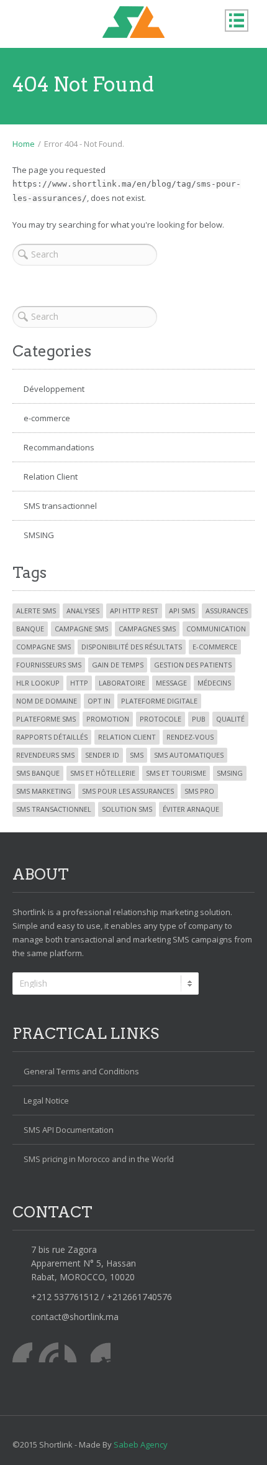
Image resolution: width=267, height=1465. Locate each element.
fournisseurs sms (48, 664)
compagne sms (43, 646)
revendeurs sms (45, 755)
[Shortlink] (133, 22)
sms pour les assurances (128, 791)
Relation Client (51, 476)
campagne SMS (81, 628)
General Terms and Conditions (81, 1071)
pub (199, 718)
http (79, 682)
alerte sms (36, 610)
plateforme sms (46, 718)
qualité (230, 718)
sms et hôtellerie (102, 773)
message (171, 682)
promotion (107, 718)
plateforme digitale (159, 700)
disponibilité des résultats (131, 646)
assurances (227, 610)
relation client (127, 737)
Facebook (22, 1352)
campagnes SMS (147, 628)
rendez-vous (190, 737)
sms (136, 755)
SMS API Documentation (69, 1129)
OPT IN (99, 700)
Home (23, 143)
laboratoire (122, 682)
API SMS (182, 610)
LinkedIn (74, 1352)
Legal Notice (46, 1100)
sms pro (199, 791)
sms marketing (43, 791)
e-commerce (47, 418)
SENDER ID (102, 755)
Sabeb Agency (141, 1444)
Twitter (48, 1352)
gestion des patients (193, 664)
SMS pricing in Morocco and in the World (99, 1159)
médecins (214, 682)
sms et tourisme (176, 773)
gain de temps (117, 664)
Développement (54, 388)
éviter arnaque (191, 809)
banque (30, 628)
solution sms (127, 809)
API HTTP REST (134, 610)
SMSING (39, 535)
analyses (82, 610)
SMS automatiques (189, 755)
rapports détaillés (52, 737)
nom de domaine (46, 700)
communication (216, 628)
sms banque (38, 773)
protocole (160, 718)
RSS (101, 1352)
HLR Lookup (38, 682)
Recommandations (59, 447)
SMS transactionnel (60, 505)
